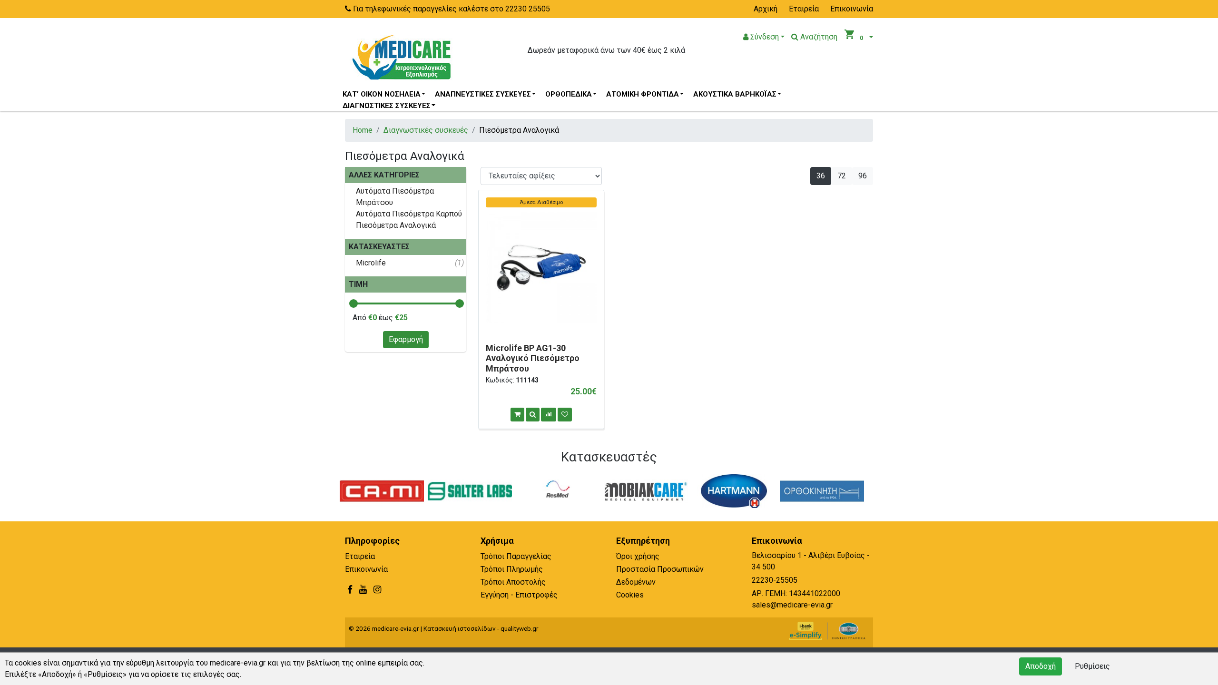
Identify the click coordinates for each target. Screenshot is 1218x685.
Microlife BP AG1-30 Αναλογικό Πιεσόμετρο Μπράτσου (533, 358)
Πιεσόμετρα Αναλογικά (396, 225)
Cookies (630, 594)
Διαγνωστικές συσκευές (387, 105)
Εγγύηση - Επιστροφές (519, 594)
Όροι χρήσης (637, 556)
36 (820, 175)
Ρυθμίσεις (1092, 666)
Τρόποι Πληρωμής (512, 569)
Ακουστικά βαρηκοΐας (734, 94)
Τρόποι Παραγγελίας (516, 556)
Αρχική (765, 8)
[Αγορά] (517, 414)
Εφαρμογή (406, 339)
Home (363, 130)
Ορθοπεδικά (568, 94)
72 (841, 175)
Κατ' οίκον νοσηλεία (382, 94)
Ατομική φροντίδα (642, 94)
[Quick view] (533, 414)
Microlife (371, 262)
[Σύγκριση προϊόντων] (548, 414)
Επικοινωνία (851, 8)
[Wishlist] (565, 414)
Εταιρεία (804, 8)
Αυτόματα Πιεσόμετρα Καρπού (409, 213)
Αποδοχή (1040, 666)
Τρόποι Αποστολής (513, 582)
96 (862, 175)
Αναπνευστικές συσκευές (483, 94)
